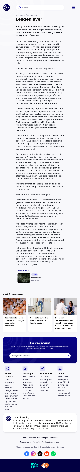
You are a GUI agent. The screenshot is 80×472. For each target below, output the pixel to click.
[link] (12, 388)
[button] (73, 7)
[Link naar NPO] (45, 465)
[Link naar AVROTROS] (34, 465)
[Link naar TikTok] (40, 453)
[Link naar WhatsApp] (53, 453)
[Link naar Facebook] (26, 453)
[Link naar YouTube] (46, 453)
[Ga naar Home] (6, 7)
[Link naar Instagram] (33, 453)
